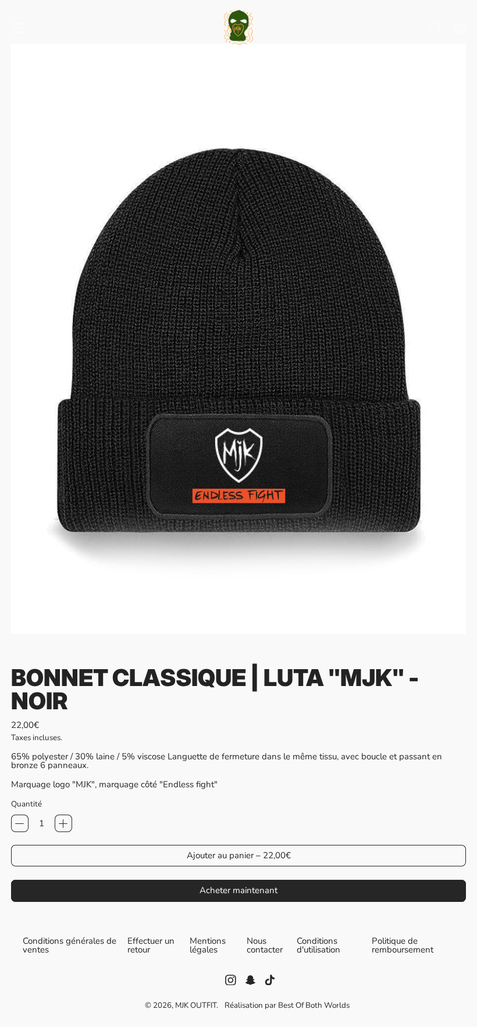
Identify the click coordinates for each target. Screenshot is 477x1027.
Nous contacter (265, 945)
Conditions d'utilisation (318, 945)
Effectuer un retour (151, 945)
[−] (20, 823)
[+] (63, 823)
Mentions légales (208, 945)
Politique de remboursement (402, 945)
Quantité (26, 804)
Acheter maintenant (238, 890)
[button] (435, 28)
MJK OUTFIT (195, 1005)
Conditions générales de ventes (69, 945)
